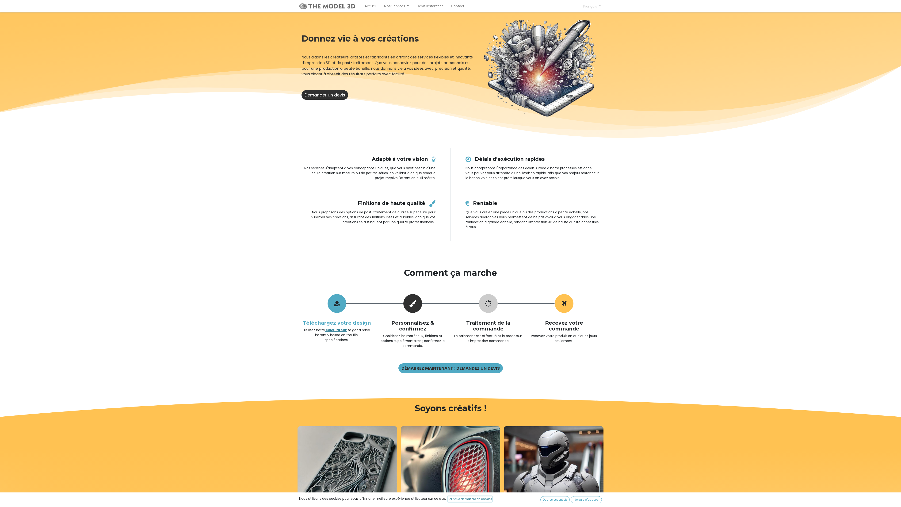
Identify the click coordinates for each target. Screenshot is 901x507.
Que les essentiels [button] (555, 500)
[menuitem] (370, 6)
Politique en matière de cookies (470, 499)
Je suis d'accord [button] (586, 500)
